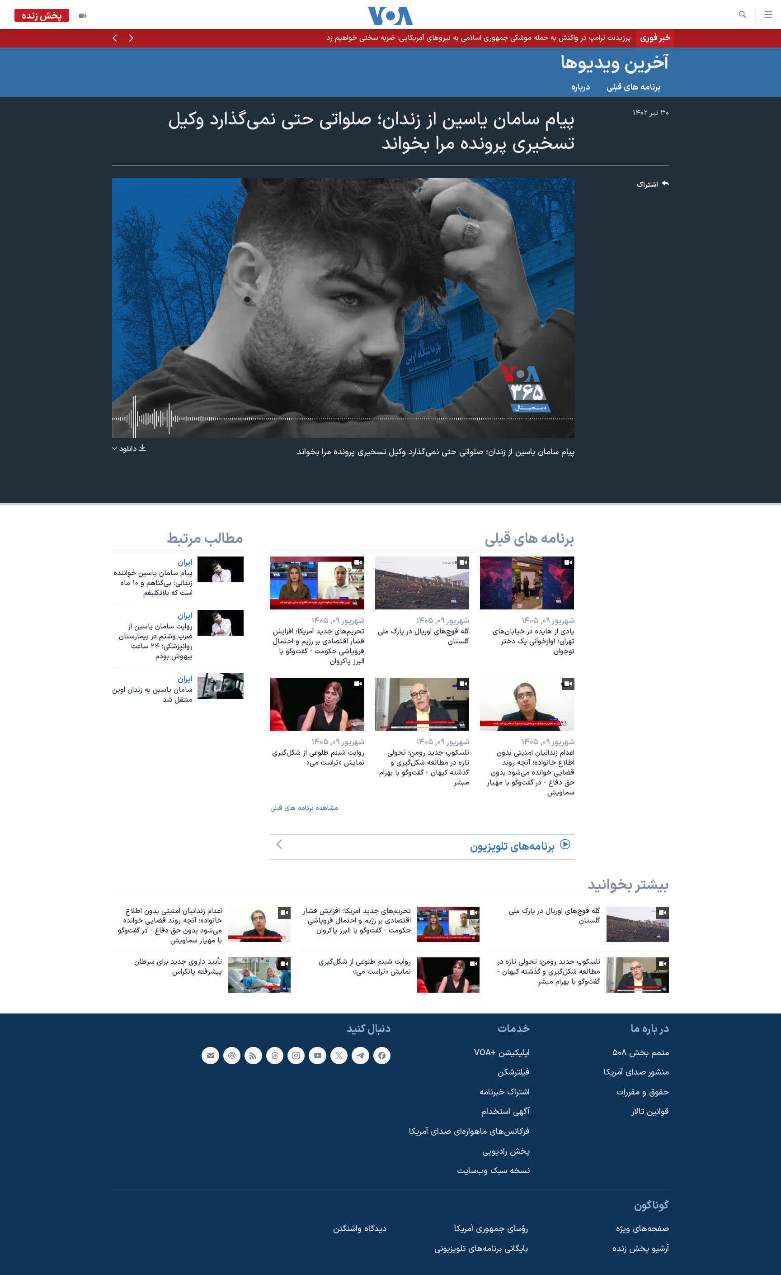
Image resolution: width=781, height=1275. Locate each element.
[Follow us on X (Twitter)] (339, 1055)
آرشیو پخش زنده (640, 1249)
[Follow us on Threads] (274, 1055)
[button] (131, 39)
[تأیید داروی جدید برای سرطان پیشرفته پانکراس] (259, 975)
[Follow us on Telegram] (360, 1055)
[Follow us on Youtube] (317, 1055)
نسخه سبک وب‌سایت (493, 1171)
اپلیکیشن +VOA (502, 1053)
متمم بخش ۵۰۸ (640, 1053)
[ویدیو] (82, 16)
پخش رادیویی (506, 1151)
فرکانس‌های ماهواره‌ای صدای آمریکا (469, 1132)
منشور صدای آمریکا (636, 1072)
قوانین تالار (650, 1112)
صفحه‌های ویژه (642, 1229)
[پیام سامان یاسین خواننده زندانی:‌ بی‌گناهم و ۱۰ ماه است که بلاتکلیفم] (221, 569)
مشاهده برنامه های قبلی (304, 808)
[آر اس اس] (253, 1055)
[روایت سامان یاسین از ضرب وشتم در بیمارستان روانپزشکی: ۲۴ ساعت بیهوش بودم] (221, 623)
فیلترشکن (514, 1072)
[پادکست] (231, 1055)
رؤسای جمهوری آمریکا (491, 1229)
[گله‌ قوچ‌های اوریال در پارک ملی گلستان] (422, 583)
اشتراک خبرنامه (505, 1092)
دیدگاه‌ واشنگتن (359, 1229)
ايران (185, 563)
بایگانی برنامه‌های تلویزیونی (481, 1249)
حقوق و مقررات (642, 1092)
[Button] (653, 187)
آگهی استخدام (505, 1112)
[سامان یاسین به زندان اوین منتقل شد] (221, 686)
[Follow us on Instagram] (296, 1055)
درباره (580, 87)
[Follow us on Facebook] (381, 1055)
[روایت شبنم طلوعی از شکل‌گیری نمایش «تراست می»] (317, 704)
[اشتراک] (210, 1055)
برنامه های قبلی (634, 87)
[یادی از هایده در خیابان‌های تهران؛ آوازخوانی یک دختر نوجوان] (527, 583)
